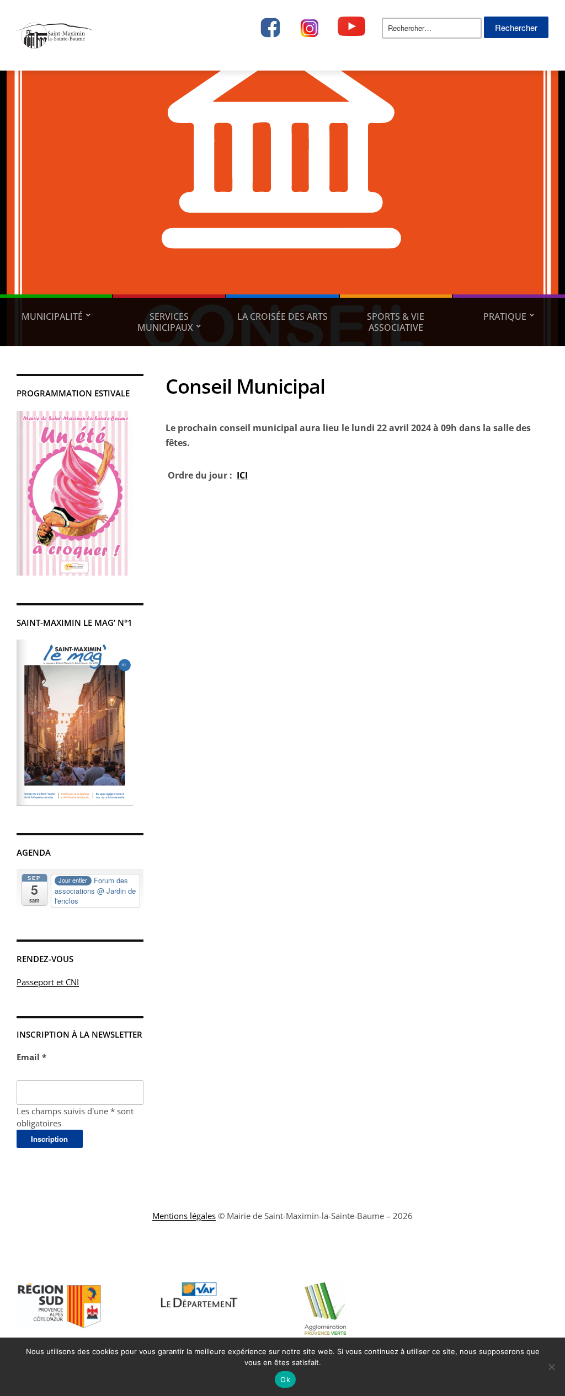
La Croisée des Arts (282, 316)
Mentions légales (184, 1215)
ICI (242, 475)
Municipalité (52, 316)
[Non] (551, 1366)
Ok (285, 1379)
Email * (31, 1056)
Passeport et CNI (48, 981)
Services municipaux (165, 322)
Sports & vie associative (395, 322)
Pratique (504, 316)
